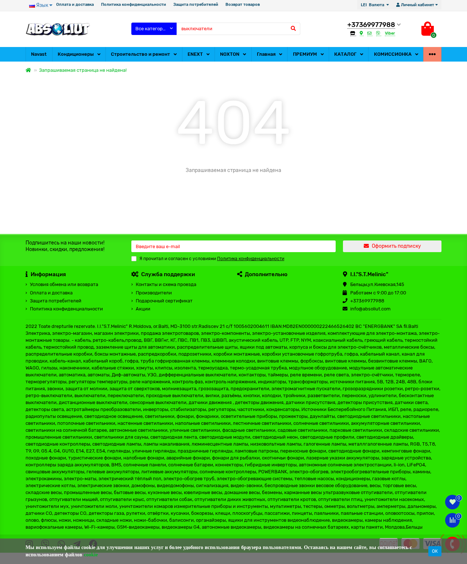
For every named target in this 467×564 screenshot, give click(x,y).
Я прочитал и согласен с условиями (211, 258)
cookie (91, 554)
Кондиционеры (76, 54)
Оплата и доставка (75, 4)
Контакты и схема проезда (166, 284)
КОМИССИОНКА (393, 54)
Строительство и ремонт (140, 54)
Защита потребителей (195, 4)
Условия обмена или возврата (64, 284)
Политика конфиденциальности (133, 4)
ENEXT (195, 54)
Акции (143, 309)
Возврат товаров (242, 4)
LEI (372, 5)
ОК (435, 551)
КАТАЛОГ (345, 54)
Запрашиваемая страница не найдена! (83, 70)
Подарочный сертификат (164, 300)
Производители (154, 292)
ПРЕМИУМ (305, 54)
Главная (266, 54)
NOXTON (229, 54)
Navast (39, 54)
